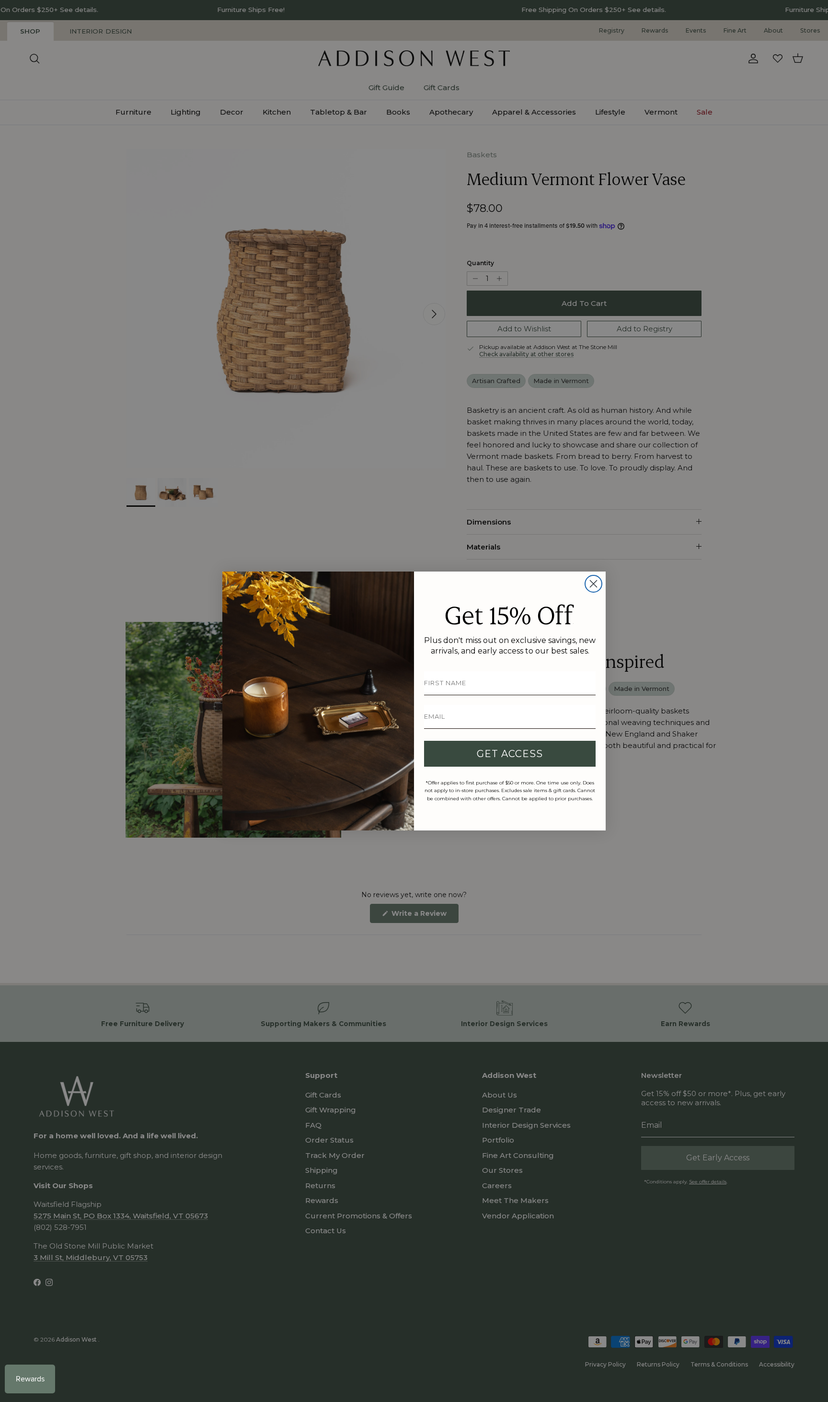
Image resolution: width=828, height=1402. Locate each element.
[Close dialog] (593, 583)
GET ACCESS (510, 753)
